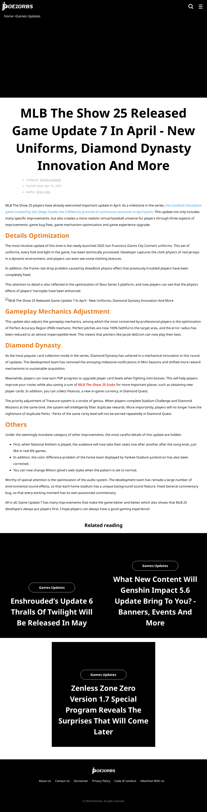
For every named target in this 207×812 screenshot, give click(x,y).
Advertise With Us (152, 781)
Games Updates (50, 180)
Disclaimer (81, 781)
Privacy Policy (101, 781)
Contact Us (62, 781)
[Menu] (200, 6)
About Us (45, 781)
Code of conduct (125, 781)
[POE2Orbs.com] (17, 6)
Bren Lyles (43, 192)
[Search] (191, 6)
